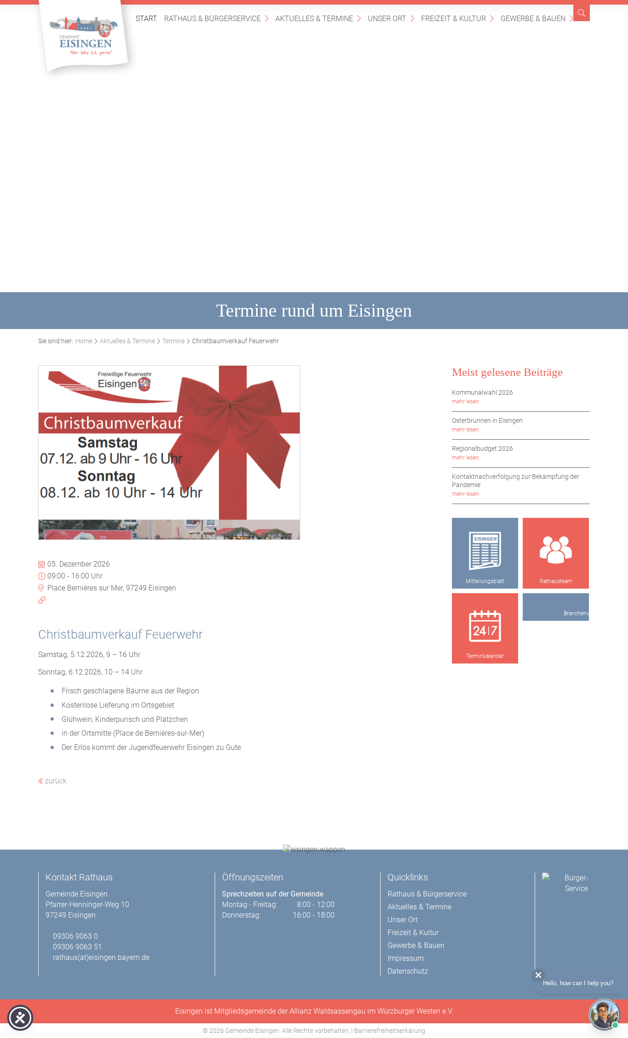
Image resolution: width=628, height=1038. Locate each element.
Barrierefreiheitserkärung (389, 1030)
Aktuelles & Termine (318, 18)
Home (83, 341)
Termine (173, 341)
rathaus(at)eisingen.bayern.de (101, 957)
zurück (55, 781)
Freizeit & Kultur (457, 18)
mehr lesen (465, 401)
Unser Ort (391, 18)
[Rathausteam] (556, 551)
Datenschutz (408, 971)
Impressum (406, 958)
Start (146, 18)
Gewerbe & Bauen (537, 18)
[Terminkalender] (485, 626)
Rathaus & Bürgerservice (216, 18)
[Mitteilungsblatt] (485, 551)
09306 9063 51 (77, 946)
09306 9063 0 (75, 936)
